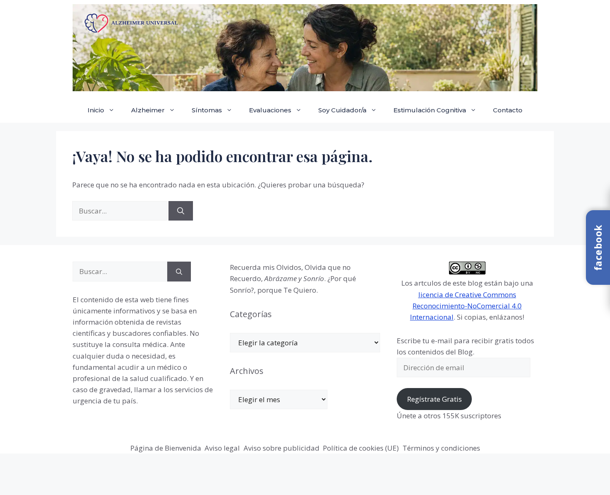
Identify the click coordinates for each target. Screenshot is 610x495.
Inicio (96, 110)
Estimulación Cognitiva (429, 110)
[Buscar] (180, 211)
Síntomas (207, 110)
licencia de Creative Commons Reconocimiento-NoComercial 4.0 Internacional (466, 306)
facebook (598, 247)
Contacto (507, 110)
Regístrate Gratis (434, 399)
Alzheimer (148, 110)
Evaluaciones (270, 110)
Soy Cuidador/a (342, 110)
